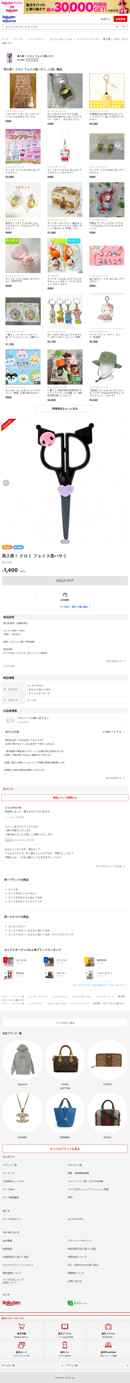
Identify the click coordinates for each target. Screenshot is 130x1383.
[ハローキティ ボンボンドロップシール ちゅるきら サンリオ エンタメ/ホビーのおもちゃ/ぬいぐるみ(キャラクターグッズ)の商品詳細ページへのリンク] (23, 90)
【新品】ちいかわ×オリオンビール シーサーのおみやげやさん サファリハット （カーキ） (106, 392)
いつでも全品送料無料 (64, 1335)
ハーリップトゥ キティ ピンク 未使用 (105, 336)
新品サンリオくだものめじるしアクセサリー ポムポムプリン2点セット (22, 225)
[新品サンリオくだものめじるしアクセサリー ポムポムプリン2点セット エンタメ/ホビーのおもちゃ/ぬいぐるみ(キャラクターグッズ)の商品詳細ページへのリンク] (23, 199)
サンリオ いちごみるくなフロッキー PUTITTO (22, 280)
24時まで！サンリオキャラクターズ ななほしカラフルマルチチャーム (106, 225)
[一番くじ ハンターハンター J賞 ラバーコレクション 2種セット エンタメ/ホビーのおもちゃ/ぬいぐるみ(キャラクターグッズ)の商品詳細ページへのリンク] (23, 311)
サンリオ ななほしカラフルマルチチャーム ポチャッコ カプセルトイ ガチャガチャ (64, 281)
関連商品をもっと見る (65, 408)
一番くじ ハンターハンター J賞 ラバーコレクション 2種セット (22, 337)
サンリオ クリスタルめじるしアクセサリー (22, 171)
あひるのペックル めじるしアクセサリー (106, 280)
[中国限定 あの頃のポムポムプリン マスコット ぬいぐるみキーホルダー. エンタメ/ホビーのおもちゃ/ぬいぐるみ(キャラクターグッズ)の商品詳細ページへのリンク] (107, 90)
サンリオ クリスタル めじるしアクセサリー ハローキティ (64, 171)
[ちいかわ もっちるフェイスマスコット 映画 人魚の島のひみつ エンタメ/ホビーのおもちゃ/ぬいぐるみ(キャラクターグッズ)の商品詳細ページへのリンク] (23, 367)
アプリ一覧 (72, 1365)
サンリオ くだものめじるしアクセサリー (106, 171)
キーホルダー (53, 275)
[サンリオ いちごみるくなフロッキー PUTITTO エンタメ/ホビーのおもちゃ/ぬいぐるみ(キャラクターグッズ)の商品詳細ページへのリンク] (23, 255)
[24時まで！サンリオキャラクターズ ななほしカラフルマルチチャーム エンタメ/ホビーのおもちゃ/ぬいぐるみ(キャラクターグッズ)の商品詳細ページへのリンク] (107, 199)
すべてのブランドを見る (65, 1149)
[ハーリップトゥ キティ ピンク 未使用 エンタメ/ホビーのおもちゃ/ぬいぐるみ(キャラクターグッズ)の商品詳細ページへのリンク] (107, 311)
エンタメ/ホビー (36, 39)
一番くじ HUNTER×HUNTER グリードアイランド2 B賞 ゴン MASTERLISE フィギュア (64, 392)
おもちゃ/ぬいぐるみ (61, 39)
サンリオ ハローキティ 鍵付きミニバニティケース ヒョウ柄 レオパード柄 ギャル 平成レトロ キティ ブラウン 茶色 (64, 226)
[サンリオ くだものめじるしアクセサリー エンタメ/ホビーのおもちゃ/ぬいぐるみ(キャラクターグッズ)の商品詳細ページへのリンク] (107, 146)
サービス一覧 (8, 1365)
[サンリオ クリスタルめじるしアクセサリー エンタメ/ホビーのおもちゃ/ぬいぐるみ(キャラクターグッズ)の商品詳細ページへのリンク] (23, 146)
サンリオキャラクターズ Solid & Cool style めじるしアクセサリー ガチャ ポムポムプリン (64, 116)
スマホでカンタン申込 (21, 1354)
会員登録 (120, 19)
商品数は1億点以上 (21, 1335)
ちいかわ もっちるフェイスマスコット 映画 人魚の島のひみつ (22, 391)
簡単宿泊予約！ (108, 1335)
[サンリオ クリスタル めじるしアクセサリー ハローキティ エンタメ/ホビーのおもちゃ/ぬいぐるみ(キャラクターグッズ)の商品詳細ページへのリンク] (65, 146)
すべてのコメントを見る (109, 866)
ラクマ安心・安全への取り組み (73, 606)
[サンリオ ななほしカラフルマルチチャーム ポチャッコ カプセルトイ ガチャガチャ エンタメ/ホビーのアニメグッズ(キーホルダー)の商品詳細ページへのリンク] (65, 255)
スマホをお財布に (65, 1354)
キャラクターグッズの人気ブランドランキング (98, 985)
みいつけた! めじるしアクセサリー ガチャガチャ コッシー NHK (64, 336)
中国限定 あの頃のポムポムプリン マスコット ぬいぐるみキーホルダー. (106, 116)
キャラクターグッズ (87, 39)
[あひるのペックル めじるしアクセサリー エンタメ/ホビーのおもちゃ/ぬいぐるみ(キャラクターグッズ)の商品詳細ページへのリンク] (107, 255)
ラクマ (4, 39)
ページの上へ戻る (65, 1022)
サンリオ (18, 39)
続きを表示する (114, 661)
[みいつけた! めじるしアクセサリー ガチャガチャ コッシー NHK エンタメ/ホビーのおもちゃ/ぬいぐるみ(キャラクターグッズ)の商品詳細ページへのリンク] (65, 311)
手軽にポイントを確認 (108, 1354)
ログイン (105, 19)
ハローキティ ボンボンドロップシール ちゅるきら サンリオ (22, 115)
